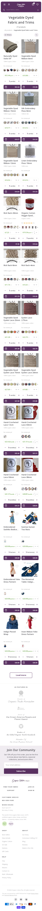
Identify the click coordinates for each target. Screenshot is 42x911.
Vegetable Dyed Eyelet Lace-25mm (12, 318)
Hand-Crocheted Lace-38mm (28, 475)
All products (8, 30)
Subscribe (20, 771)
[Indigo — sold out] (11, 122)
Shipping (5, 864)
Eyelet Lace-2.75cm (27, 318)
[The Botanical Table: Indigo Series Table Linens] (30, 570)
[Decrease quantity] (5, 81)
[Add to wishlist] (17, 43)
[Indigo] (11, 70)
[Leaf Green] (11, 174)
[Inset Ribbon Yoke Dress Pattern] (30, 622)
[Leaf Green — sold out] (14, 227)
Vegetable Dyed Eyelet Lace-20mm (29, 371)
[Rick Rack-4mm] (30, 256)
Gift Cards (5, 851)
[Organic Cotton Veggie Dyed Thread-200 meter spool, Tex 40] (30, 203)
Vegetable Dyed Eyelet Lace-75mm (12, 371)
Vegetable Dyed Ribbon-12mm (11, 161)
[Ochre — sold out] (35, 70)
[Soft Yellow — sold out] (26, 70)
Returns (4, 868)
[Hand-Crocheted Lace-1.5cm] (12, 413)
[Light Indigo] (29, 122)
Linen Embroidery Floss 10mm (29, 161)
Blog (23, 841)
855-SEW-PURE (8, 800)
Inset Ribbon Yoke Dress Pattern (29, 632)
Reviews (25, 845)
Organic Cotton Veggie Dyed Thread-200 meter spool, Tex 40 (29, 214)
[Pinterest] (26, 899)
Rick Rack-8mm (10, 265)
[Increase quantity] (19, 81)
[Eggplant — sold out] (8, 122)
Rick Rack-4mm (28, 265)
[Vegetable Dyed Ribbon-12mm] (12, 151)
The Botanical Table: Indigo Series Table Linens (27, 580)
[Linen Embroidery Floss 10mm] (30, 151)
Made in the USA (27, 848)
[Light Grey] (32, 70)
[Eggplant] (8, 70)
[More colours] (19, 70)
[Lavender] (14, 70)
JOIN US (31, 787)
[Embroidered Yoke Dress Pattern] (12, 570)
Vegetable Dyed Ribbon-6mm (28, 57)
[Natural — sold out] (18, 331)
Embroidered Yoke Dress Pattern (12, 580)
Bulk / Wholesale (7, 874)
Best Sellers (6, 835)
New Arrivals (6, 838)
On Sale (4, 845)
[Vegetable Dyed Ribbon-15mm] (12, 99)
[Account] (9, 4)
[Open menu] (4, 4)
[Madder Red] (22, 227)
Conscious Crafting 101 (30, 838)
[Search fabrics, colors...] (21, 10)
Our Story (25, 835)
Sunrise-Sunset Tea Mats (28, 528)
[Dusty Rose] (29, 227)
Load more (21, 675)
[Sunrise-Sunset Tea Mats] (30, 517)
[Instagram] (16, 899)
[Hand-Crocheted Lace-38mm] (30, 465)
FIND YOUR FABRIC (10, 787)
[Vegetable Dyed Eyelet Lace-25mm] (12, 308)
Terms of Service (9, 895)
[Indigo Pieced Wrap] (12, 622)
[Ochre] (32, 122)
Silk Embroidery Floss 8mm (28, 109)
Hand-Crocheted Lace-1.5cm (11, 423)
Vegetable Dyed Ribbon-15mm (11, 109)
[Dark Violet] (32, 227)
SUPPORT (11, 790)
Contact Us (5, 871)
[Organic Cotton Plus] (21, 781)
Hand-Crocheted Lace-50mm (28, 423)
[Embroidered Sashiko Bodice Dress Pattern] (12, 517)
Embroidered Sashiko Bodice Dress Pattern (10, 528)
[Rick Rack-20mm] (12, 203)
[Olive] (26, 174)
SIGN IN (31, 790)
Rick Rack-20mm (11, 213)
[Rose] (35, 488)
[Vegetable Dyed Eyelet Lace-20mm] (30, 360)
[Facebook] (21, 899)
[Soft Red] (26, 227)
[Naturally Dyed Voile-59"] (12, 46)
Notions (4, 848)
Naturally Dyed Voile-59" (10, 57)
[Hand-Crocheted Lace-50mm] (30, 413)
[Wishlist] (37, 4)
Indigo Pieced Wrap (10, 632)
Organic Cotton (7, 841)
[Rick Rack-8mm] (12, 256)
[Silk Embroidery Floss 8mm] (30, 99)
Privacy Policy (6, 878)
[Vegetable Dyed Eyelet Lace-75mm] (12, 360)
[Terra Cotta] (14, 331)
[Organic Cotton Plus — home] (21, 5)
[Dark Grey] (5, 70)
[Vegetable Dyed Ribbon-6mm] (30, 46)
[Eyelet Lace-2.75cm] (30, 308)
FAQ (3, 861)
